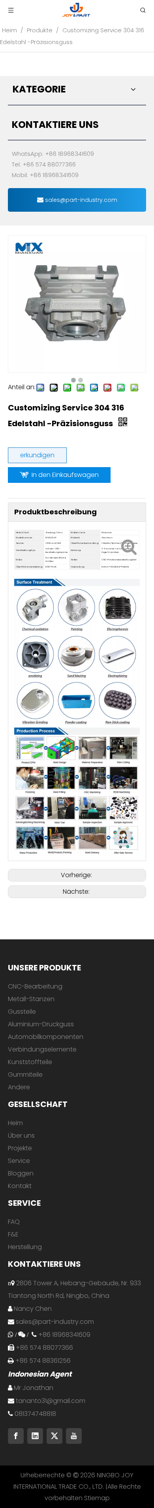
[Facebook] (16, 1436)
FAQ (14, 1221)
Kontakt (20, 1185)
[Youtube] (74, 1436)
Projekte (20, 1148)
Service (19, 1160)
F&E (13, 1234)
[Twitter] (54, 1436)
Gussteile (22, 1011)
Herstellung (25, 1246)
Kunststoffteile (30, 1061)
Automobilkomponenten (45, 1036)
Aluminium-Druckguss (41, 1024)
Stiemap (97, 1497)
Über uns (21, 1135)
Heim (15, 1122)
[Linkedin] (35, 1436)
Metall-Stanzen (31, 998)
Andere (19, 1087)
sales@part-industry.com (80, 200)
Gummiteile (25, 1074)
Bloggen (21, 1173)
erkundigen (37, 455)
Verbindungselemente (42, 1049)
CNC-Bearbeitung (35, 986)
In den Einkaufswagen (65, 474)
